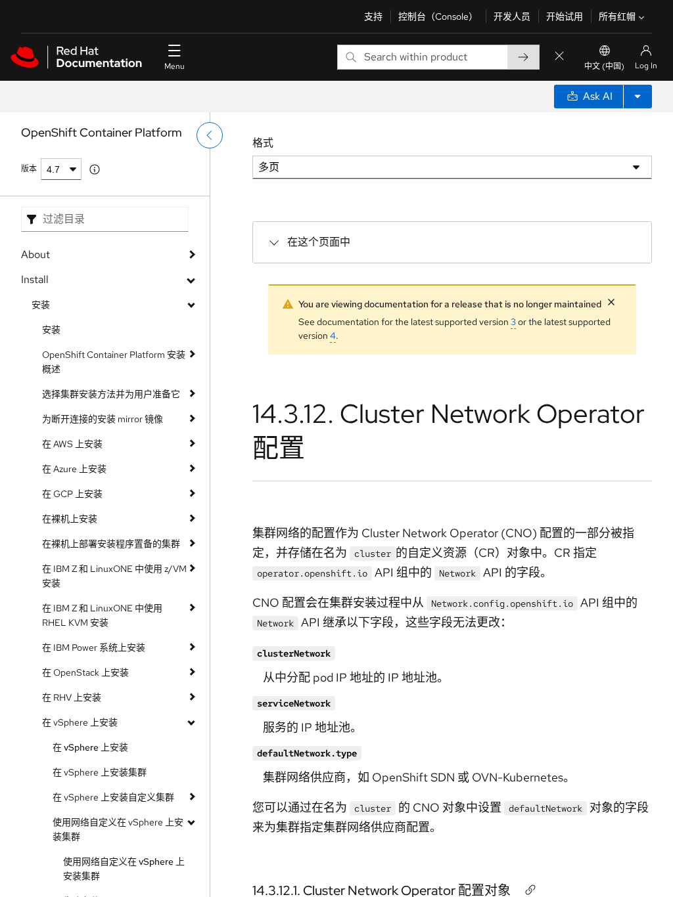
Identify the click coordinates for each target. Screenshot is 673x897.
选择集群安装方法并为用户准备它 (111, 394)
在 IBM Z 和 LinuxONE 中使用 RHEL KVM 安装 (102, 615)
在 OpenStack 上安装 (85, 672)
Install (35, 279)
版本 (29, 169)
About (35, 254)
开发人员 (512, 16)
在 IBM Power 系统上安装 (93, 647)
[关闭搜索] (559, 57)
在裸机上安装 (69, 519)
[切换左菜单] (210, 135)
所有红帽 (617, 16)
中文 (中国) (604, 66)
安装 (41, 305)
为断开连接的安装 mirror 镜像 (102, 419)
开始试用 (564, 16)
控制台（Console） (438, 16)
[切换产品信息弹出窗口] (94, 169)
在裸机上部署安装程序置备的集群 (111, 544)
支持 (373, 16)
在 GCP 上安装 (72, 494)
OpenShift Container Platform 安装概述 (113, 362)
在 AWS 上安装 (72, 444)
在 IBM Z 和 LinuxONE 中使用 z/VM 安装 (114, 576)
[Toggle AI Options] (637, 96)
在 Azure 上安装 (74, 469)
